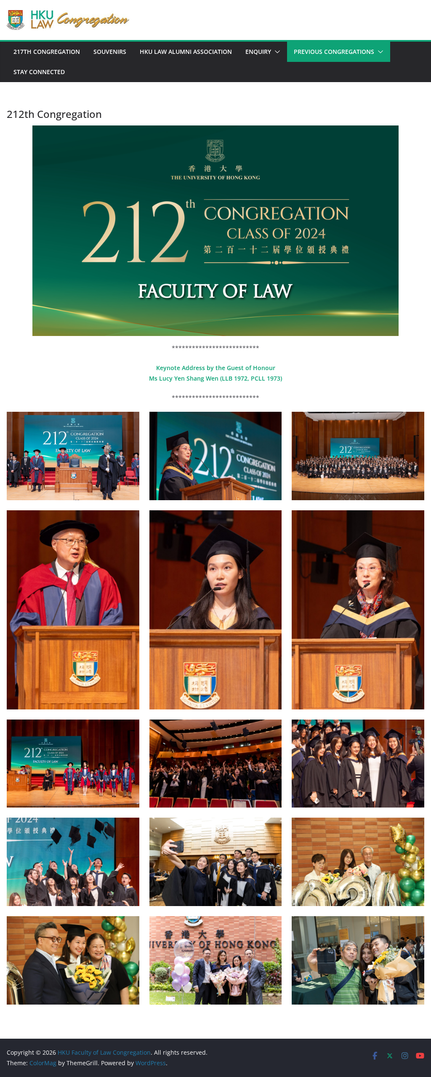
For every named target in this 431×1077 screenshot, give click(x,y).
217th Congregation (46, 52)
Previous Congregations (334, 52)
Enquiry (258, 52)
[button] (275, 52)
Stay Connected (39, 72)
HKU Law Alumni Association (186, 52)
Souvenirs (109, 52)
